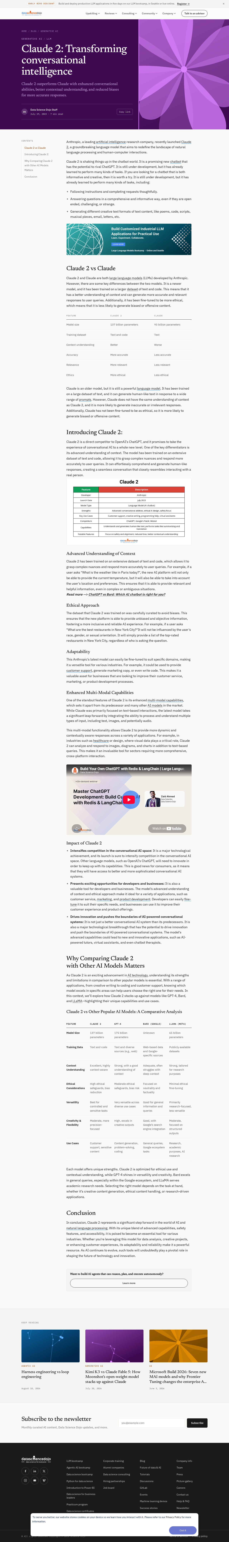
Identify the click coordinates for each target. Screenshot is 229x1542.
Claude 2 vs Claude (35, 147)
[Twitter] (44, 1471)
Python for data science (80, 1481)
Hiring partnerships (114, 1481)
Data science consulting (116, 1474)
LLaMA (77, 1001)
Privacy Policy (173, 1517)
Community (148, 13)
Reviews (109, 13)
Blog (33, 31)
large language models (125, 278)
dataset (132, 289)
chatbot (175, 161)
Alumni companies (113, 1467)
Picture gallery (185, 1481)
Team (180, 1467)
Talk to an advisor (194, 13)
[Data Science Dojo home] (41, 1459)
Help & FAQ (183, 1501)
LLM (49, 38)
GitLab (143, 1487)
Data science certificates (80, 1511)
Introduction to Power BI (81, 1487)
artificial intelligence (111, 142)
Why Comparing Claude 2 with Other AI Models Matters (38, 165)
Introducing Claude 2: (37, 154)
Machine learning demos (153, 1501)
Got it (183, 1530)
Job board (108, 1487)
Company (167, 13)
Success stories (149, 1508)
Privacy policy (200, 1536)
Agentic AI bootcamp (78, 1467)
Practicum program (77, 1504)
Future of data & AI (150, 1467)
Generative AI (49, 31)
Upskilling (91, 13)
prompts (85, 399)
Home (24, 31)
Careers (181, 1487)
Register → (183, 3)
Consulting (128, 13)
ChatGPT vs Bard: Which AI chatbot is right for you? (126, 594)
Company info (184, 1461)
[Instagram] (25, 1480)
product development (135, 899)
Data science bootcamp (80, 1474)
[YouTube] (35, 1480)
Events (144, 1494)
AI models (155, 705)
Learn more (129, 1283)
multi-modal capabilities (165, 700)
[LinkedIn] (35, 1471)
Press (180, 1474)
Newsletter (183, 1508)
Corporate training (113, 1461)
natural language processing (87, 1228)
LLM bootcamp (75, 1461)
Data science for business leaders (81, 1495)
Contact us (183, 1494)
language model (148, 388)
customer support (79, 670)
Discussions (147, 1481)
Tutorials (145, 1474)
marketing (104, 899)
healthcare (101, 741)
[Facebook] (25, 1471)
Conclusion (31, 176)
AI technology (137, 975)
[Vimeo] (44, 1480)
